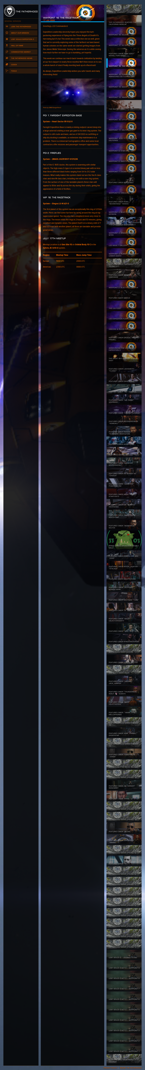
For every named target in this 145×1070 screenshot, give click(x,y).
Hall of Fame (17, 45)
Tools (14, 71)
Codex (14, 64)
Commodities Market (21, 52)
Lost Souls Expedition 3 (22, 39)
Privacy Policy (110, 1068)
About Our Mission (20, 33)
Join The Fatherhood (21, 26)
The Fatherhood (26, 11)
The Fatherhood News (21, 58)
